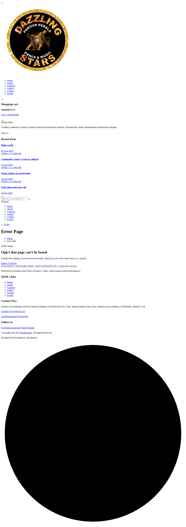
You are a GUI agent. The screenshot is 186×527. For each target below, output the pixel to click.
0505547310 (19, 311)
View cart (5, 114)
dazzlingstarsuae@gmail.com (14, 316)
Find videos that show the (13, 187)
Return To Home (9, 263)
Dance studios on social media (15, 173)
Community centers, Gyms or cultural (19, 159)
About (10, 83)
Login (7, 224)
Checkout (14, 114)
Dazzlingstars (26, 333)
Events (10, 93)
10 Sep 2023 (7, 165)
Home (10, 80)
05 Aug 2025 (7, 151)
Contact (10, 91)
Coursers (11, 86)
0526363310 (7, 311)
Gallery (10, 88)
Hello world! (7, 145)
